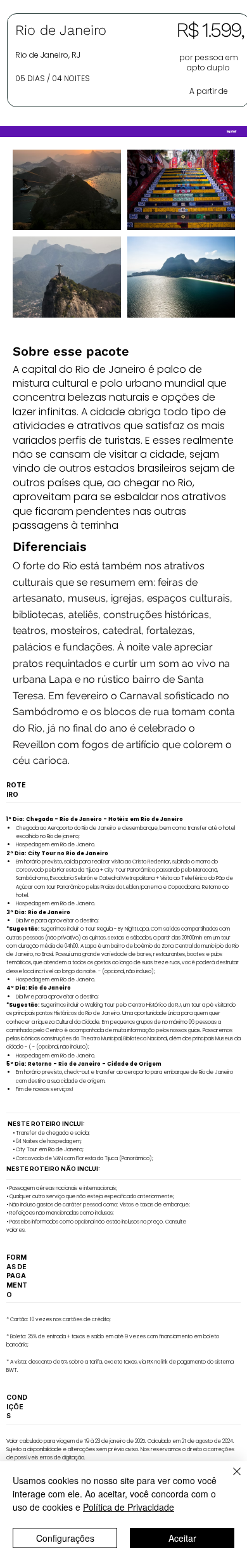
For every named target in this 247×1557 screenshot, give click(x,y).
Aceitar (182, 1538)
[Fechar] (229, 1479)
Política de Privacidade (128, 1507)
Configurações (65, 1538)
